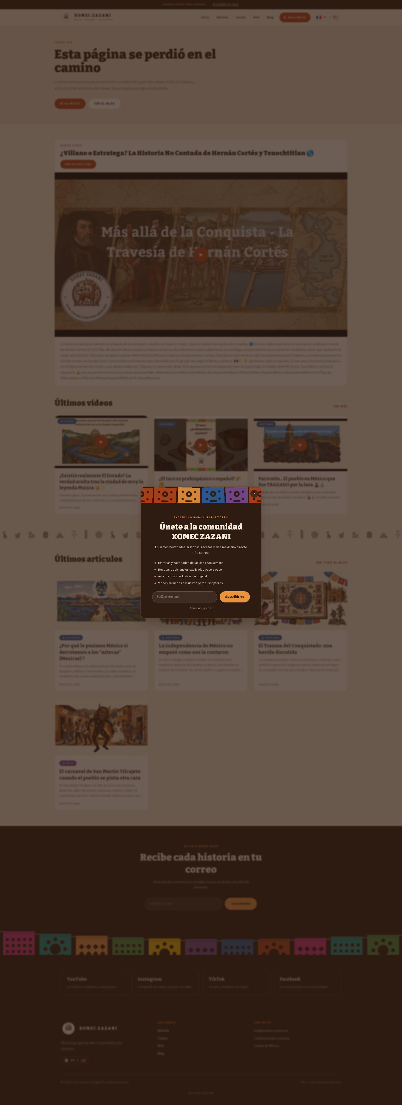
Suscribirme (234, 596)
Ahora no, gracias (201, 608)
